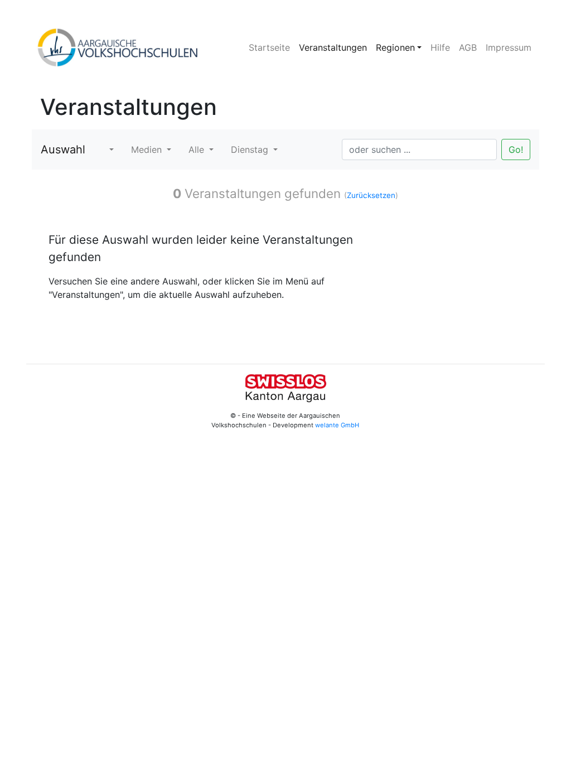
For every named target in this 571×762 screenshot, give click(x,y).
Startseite (269, 47)
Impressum (508, 47)
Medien (147, 149)
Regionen (395, 47)
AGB (468, 47)
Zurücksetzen (371, 195)
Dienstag (251, 149)
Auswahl (63, 149)
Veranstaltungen (333, 47)
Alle (197, 149)
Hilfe (440, 47)
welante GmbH (337, 425)
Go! (516, 149)
